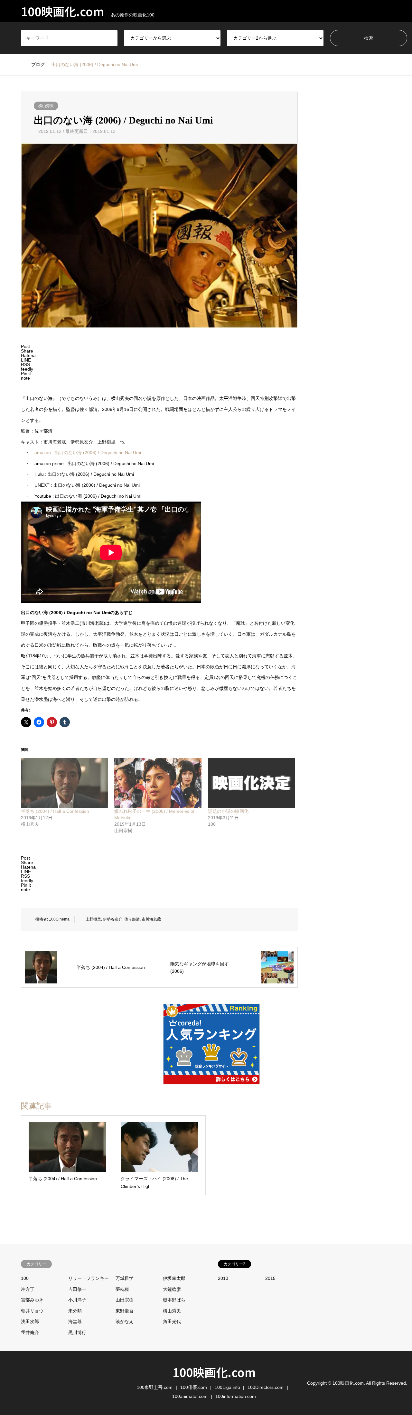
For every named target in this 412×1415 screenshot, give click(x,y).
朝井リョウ (32, 1310)
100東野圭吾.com (155, 1387)
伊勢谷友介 (112, 919)
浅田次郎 (30, 1321)
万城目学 (125, 1278)
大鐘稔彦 (172, 1289)
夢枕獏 (122, 1289)
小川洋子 (77, 1299)
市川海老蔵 (151, 919)
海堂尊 (75, 1321)
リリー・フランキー (88, 1278)
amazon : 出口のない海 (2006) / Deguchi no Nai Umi (87, 452)
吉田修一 (77, 1289)
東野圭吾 (125, 1310)
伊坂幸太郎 (174, 1278)
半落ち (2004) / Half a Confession (55, 811)
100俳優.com (193, 1387)
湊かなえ (125, 1321)
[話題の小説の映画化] (251, 783)
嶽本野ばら (174, 1299)
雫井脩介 (30, 1332)
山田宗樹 (125, 1299)
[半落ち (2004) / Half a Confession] (64, 783)
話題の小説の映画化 (228, 811)
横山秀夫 (46, 106)
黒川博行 (77, 1332)
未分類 (75, 1310)
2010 (223, 1278)
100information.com (235, 1396)
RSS (23, 1382)
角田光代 (172, 1321)
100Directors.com (266, 1387)
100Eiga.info (227, 1387)
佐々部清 (132, 919)
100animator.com (190, 1396)
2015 (270, 1278)
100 (25, 1278)
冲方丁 (27, 1289)
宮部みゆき (32, 1299)
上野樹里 (93, 919)
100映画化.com (214, 1371)
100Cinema (59, 919)
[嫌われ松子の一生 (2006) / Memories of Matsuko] (157, 783)
